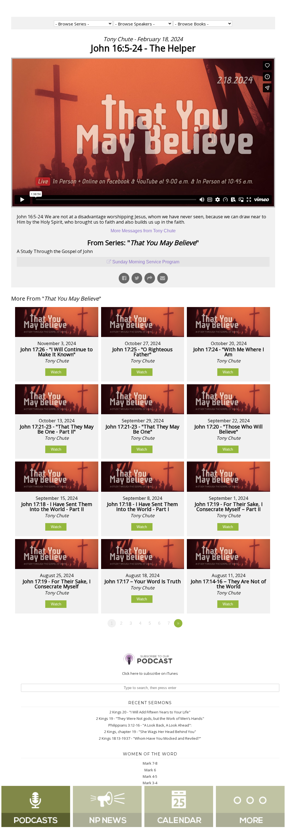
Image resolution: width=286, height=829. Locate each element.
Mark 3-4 (150, 782)
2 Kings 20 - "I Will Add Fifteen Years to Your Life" (149, 712)
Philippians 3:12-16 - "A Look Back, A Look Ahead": (150, 725)
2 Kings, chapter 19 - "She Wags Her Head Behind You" (150, 731)
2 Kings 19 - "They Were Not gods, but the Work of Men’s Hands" (150, 718)
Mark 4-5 (150, 776)
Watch (56, 372)
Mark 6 (150, 769)
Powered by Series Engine (254, 638)
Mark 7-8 (150, 763)
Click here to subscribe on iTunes (150, 673)
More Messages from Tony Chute (143, 230)
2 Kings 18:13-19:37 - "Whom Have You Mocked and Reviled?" (150, 738)
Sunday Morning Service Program (145, 261)
